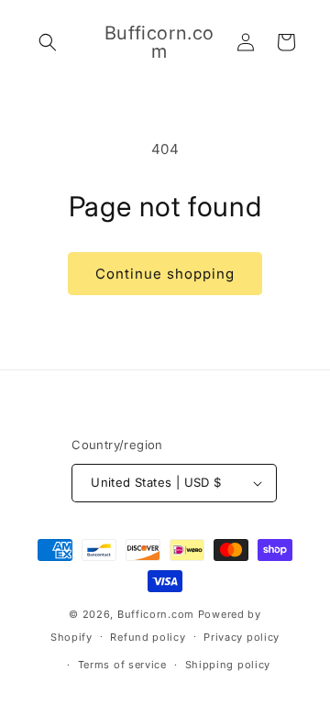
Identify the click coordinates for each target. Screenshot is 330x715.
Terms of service (122, 664)
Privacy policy (242, 637)
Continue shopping (165, 273)
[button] (48, 42)
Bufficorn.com (155, 614)
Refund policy (147, 637)
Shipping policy (228, 664)
